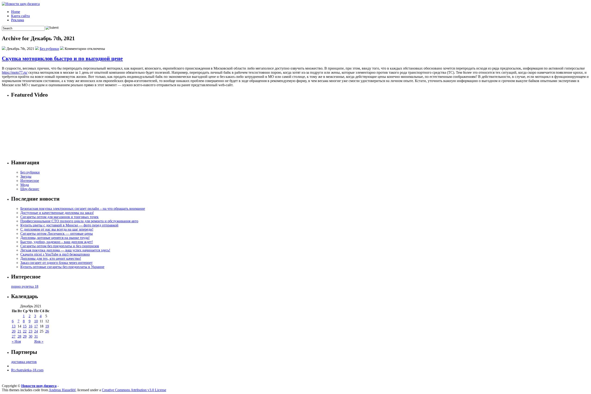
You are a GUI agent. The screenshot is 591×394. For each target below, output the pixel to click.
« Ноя (16, 341)
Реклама (17, 20)
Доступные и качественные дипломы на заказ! (57, 213)
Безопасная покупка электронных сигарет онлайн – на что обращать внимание (82, 209)
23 (30, 331)
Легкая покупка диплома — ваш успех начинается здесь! (65, 250)
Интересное (29, 181)
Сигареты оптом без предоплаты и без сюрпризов (59, 246)
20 (13, 331)
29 (25, 336)
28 (19, 336)
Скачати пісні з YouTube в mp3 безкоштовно (55, 254)
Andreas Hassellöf (62, 390)
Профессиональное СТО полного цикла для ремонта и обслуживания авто (79, 221)
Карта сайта (20, 16)
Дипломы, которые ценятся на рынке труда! (55, 238)
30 (30, 336)
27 (13, 336)
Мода (24, 185)
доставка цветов (24, 362)
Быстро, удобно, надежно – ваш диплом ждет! (56, 242)
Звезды (25, 176)
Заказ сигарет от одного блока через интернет (56, 263)
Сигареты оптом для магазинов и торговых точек (59, 217)
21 (19, 331)
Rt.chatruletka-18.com (27, 370)
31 (36, 336)
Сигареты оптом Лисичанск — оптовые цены (56, 233)
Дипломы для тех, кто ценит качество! (50, 258)
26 (47, 331)
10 (36, 321)
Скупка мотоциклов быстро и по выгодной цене (62, 58)
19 (47, 326)
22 (25, 331)
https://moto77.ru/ (14, 72)
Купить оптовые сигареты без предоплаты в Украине (62, 267)
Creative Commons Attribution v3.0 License (134, 390)
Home (15, 12)
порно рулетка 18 (24, 286)
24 (36, 331)
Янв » (38, 341)
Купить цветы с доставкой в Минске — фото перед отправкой (69, 225)
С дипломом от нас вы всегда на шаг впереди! (56, 229)
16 (30, 326)
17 (36, 326)
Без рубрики (49, 49)
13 (13, 326)
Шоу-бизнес (29, 189)
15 (25, 326)
